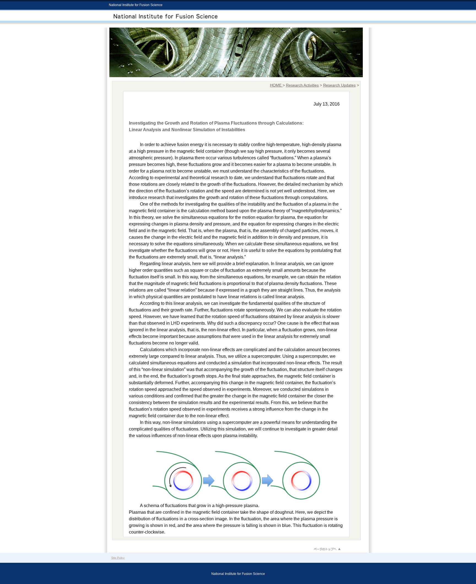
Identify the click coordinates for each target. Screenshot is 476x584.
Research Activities (302, 85)
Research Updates (339, 85)
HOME (276, 85)
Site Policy (118, 557)
